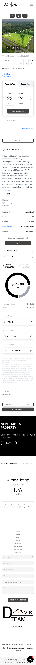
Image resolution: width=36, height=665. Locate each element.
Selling (18, 540)
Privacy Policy (9, 662)
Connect (18, 552)
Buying (18, 537)
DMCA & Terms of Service (23, 662)
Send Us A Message (18, 600)
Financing (18, 543)
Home (18, 532)
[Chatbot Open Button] (30, 659)
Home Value (18, 546)
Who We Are (18, 549)
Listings (18, 534)
